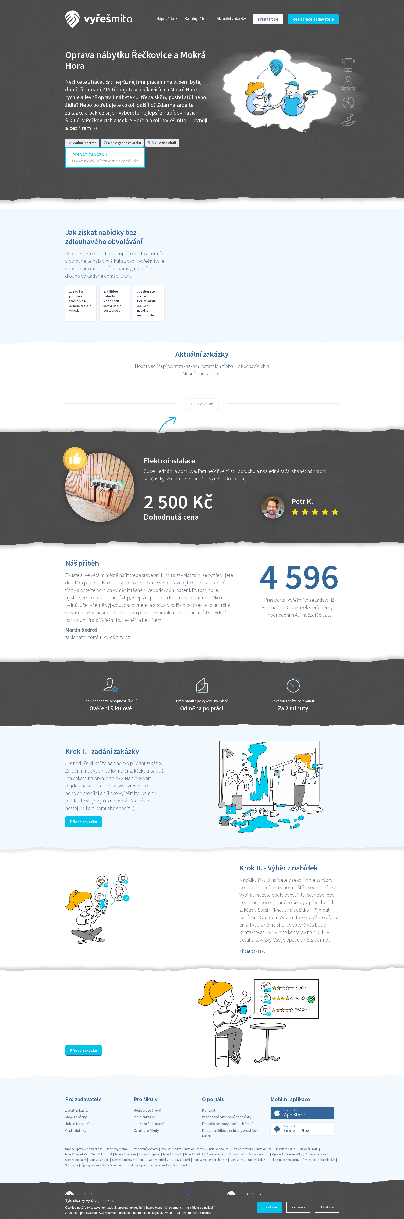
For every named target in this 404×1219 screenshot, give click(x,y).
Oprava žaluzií (257, 1160)
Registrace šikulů (147, 1110)
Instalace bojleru (219, 1149)
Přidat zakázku (83, 821)
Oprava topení (181, 1160)
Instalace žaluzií (286, 1149)
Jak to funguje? (77, 1123)
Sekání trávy (327, 1160)
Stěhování (71, 1165)
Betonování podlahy (145, 1149)
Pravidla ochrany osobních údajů (227, 1123)
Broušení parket (171, 1149)
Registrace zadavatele (313, 19)
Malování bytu (309, 1149)
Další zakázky (202, 403)
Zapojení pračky (158, 1165)
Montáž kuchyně (101, 1154)
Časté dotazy (75, 1130)
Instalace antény (194, 1149)
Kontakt (209, 1110)
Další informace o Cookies (193, 1213)
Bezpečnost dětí (182, 1165)
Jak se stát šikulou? (149, 1123)
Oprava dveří (237, 1154)
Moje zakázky (76, 1117)
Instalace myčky (243, 1149)
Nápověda (165, 18)
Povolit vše (269, 1207)
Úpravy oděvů (90, 1165)
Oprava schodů (99, 1160)
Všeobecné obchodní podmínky (226, 1117)
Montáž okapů (172, 1154)
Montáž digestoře (76, 1154)
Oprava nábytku (316, 1154)
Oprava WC (237, 1160)
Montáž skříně (194, 1154)
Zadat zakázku (76, 1110)
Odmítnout (327, 1207)
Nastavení (298, 1207)
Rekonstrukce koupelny (284, 1160)
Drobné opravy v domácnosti (83, 1149)
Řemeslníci (309, 1160)
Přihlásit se (268, 19)
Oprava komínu (259, 1154)
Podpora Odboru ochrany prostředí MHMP (230, 1133)
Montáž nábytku (125, 1154)
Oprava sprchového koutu (128, 1160)
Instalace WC (264, 1149)
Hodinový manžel (117, 1149)
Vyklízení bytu (136, 1165)
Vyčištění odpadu (113, 1165)
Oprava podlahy (75, 1160)
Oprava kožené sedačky (287, 1154)
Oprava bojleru (215, 1154)
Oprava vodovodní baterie (210, 1160)
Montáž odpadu (149, 1154)
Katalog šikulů (197, 18)
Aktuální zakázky (231, 18)
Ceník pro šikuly (146, 1130)
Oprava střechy (158, 1160)
